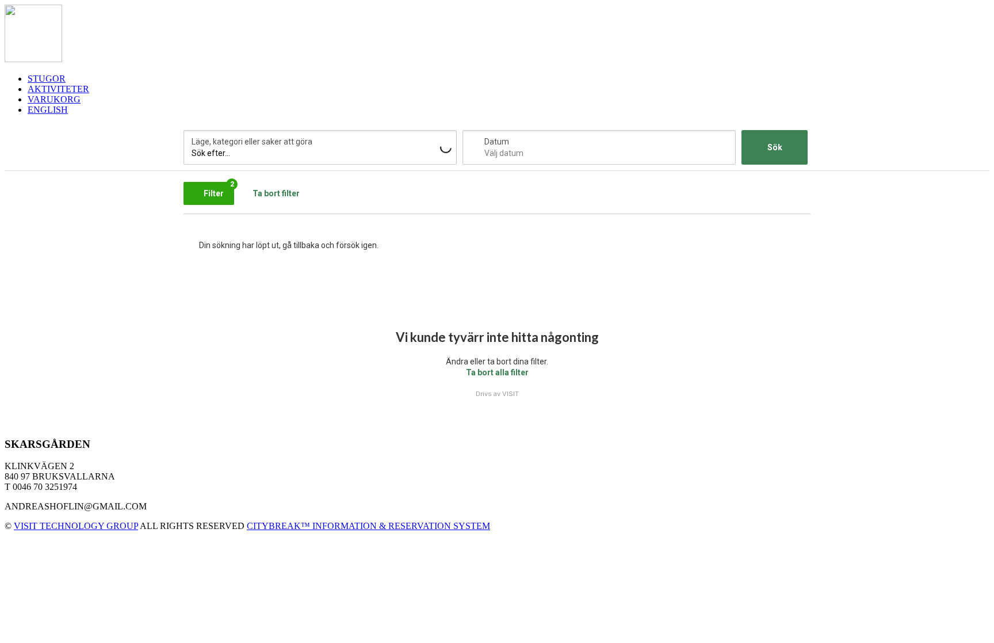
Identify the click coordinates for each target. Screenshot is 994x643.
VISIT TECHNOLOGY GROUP (76, 526)
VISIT (510, 394)
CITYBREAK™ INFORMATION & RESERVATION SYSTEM (368, 526)
